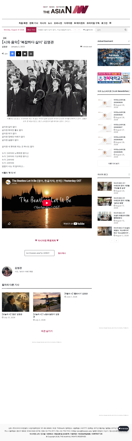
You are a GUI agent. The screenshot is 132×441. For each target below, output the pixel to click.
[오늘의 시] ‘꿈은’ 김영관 (12, 314)
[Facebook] (12, 53)
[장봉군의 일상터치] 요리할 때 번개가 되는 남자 (57, 30)
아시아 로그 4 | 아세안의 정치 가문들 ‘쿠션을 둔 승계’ (122, 185)
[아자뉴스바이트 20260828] (105, 115)
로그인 (104, 23)
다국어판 (68, 23)
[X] (18, 53)
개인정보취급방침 (84, 434)
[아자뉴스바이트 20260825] (105, 152)
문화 (4, 38)
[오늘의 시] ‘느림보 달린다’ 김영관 (46, 315)
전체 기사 (33, 23)
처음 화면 (23, 23)
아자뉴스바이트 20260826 (119, 138)
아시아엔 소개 (34, 434)
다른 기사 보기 (113, 163)
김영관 (4, 46)
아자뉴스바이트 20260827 (119, 125)
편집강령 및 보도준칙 (61, 434)
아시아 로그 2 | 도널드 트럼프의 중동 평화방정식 (122, 215)
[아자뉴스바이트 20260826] (105, 140)
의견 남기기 (47, 331)
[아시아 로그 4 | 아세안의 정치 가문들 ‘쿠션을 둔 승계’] (105, 186)
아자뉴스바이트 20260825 (119, 150)
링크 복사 (62, 253)
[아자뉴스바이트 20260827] (105, 127)
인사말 (43, 434)
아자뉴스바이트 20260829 (119, 101)
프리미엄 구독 (93, 23)
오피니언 (58, 23)
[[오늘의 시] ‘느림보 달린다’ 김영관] (46, 302)
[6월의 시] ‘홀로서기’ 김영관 (76, 293)
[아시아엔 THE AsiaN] (66, 9)
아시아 (43, 23)
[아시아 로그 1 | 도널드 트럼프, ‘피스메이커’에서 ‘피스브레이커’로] (105, 231)
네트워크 (50, 434)
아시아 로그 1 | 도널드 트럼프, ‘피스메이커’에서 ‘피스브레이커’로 (122, 230)
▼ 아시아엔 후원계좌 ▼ (47, 240)
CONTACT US (97, 434)
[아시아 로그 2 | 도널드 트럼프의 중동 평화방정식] (105, 216)
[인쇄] (31, 53)
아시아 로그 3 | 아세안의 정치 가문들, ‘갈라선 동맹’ (122, 200)
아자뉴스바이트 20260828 (119, 113)
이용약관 (74, 434)
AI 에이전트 (79, 23)
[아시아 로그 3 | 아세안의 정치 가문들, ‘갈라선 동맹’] (105, 201)
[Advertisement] (47, 362)
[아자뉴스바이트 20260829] (105, 103)
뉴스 (50, 23)
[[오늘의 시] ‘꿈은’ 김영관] (15, 302)
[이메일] (24, 53)
